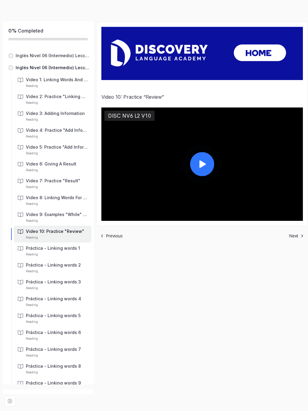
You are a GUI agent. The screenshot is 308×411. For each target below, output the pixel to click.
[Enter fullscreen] (10, 401)
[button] (48, 55)
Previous (114, 236)
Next (293, 236)
